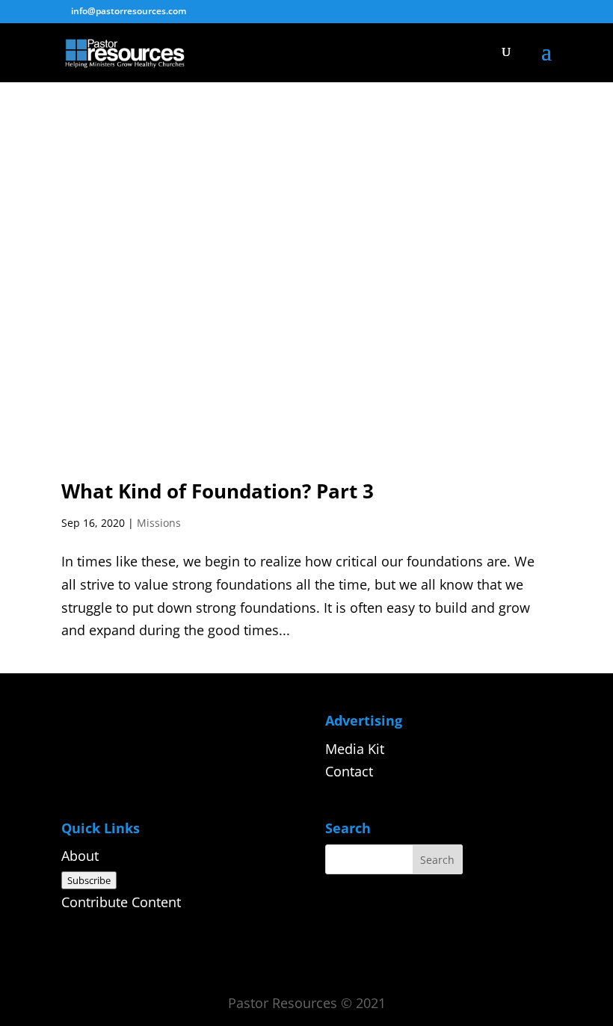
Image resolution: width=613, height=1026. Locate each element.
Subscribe (89, 880)
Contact (349, 771)
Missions (159, 523)
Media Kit (354, 749)
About (80, 856)
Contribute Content (121, 902)
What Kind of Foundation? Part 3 (217, 491)
